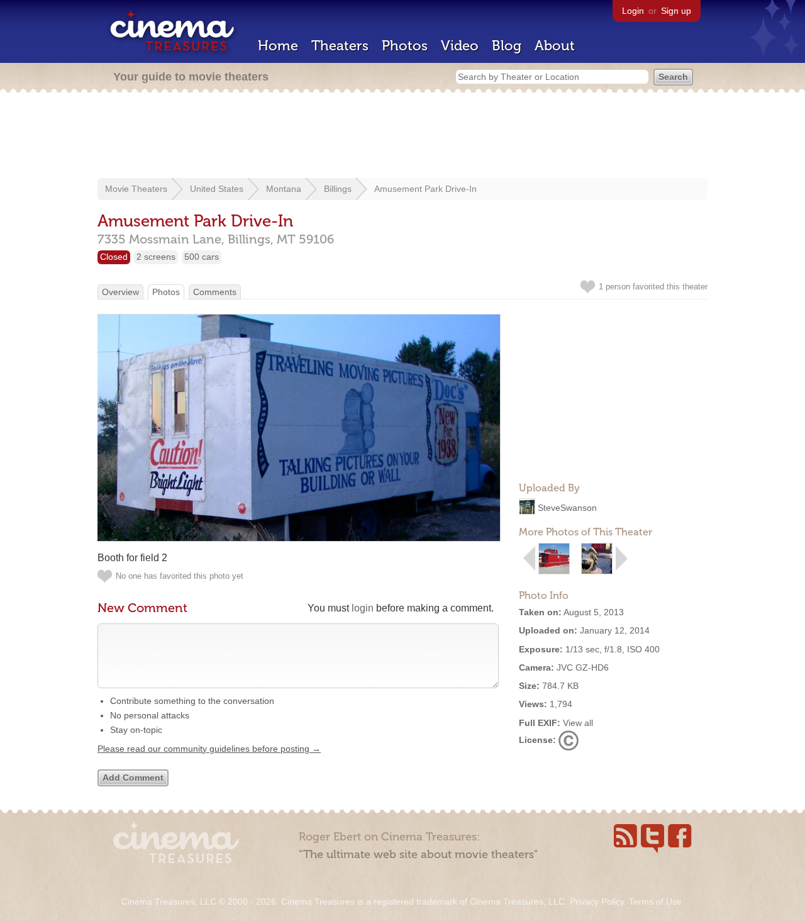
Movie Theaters (136, 189)
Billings (338, 189)
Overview (120, 292)
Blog (506, 45)
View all (578, 723)
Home (278, 45)
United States (216, 189)
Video (460, 45)
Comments (214, 292)
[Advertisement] (402, 136)
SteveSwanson (567, 508)
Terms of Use (655, 901)
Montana (283, 189)
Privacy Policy (597, 901)
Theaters (340, 45)
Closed (114, 257)
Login (633, 11)
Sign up (676, 11)
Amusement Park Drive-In (425, 189)
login (363, 608)
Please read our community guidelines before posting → (209, 749)
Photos (405, 45)
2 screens (155, 257)
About (555, 45)
